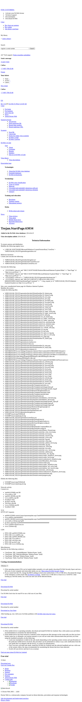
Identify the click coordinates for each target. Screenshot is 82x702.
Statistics (11, 153)
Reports (11, 151)
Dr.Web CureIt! (14, 137)
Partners (7, 676)
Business (7, 670)
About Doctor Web (11, 116)
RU (2, 104)
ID (26, 104)
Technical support (11, 15)
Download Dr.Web (11, 18)
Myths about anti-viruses (16, 211)
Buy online (8, 27)
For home (8, 109)
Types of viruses (14, 184)
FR (12, 104)
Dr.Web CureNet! (14, 139)
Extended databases (15, 173)
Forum (3, 72)
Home (7, 668)
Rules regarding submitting (21, 55)
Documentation (10, 17)
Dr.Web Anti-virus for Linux (46, 614)
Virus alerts (12, 218)
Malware (11, 186)
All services (12, 121)
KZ (18, 104)
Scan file (11, 132)
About (11, 147)
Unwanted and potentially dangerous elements (23, 190)
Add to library (6, 39)
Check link (12, 134)
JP (16, 104)
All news (11, 223)
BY (23, 104)
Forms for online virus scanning (19, 136)
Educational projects (15, 203)
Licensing (12, 149)
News (6, 114)
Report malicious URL (16, 127)
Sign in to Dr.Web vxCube (17, 155)
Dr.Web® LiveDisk (34, 574)
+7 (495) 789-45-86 (7, 68)
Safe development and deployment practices (14, 698)
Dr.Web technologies (15, 175)
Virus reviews (13, 216)
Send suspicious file (15, 123)
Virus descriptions (14, 160)
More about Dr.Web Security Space (52, 571)
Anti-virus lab (9, 113)
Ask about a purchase (11, 29)
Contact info (9, 679)
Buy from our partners (12, 25)
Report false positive (15, 125)
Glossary (11, 191)
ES (10, 104)
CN (5, 104)
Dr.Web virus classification (17, 182)
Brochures (12, 199)
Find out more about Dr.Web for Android (14, 652)
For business (9, 111)
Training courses (14, 201)
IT (14, 104)
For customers (9, 674)
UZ (21, 104)
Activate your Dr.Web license (14, 13)
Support (7, 672)
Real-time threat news (15, 221)
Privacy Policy (5, 700)
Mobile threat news (15, 220)
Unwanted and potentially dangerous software (23, 188)
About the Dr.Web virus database (19, 171)
